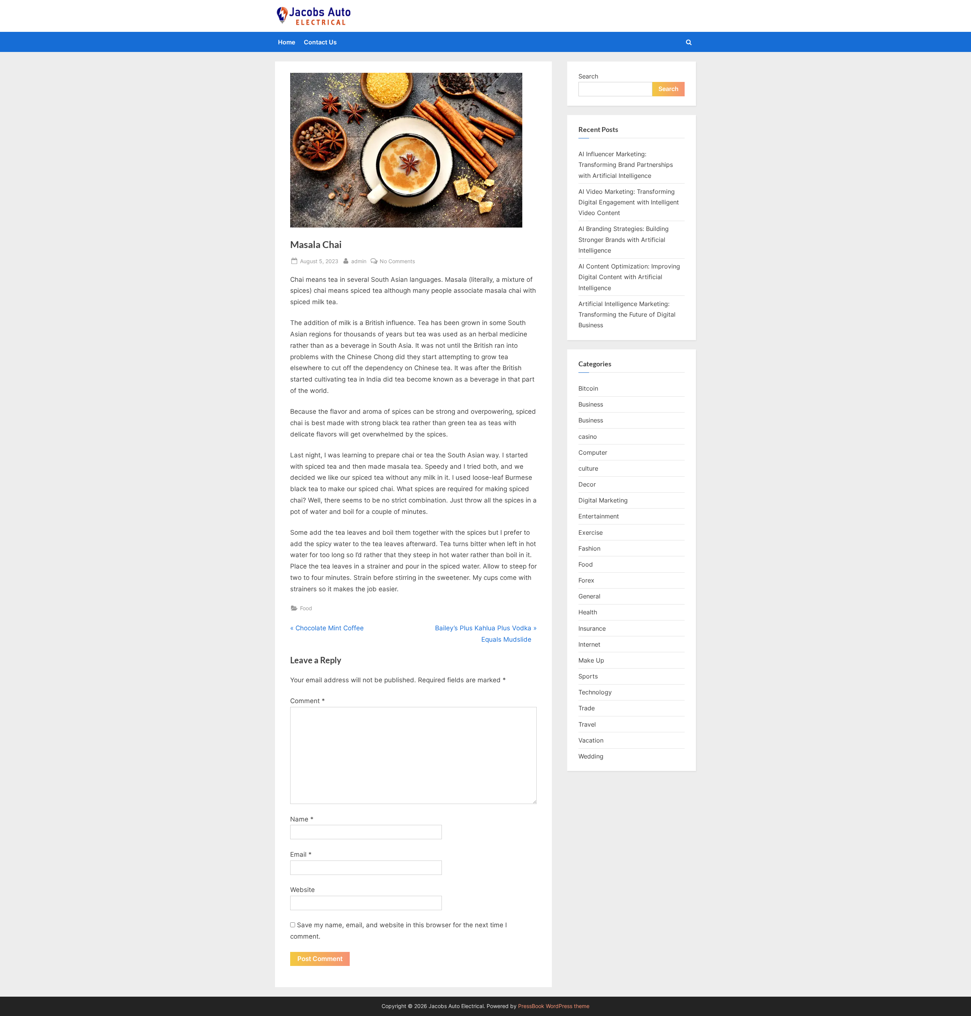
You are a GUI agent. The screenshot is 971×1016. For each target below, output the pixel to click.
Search (588, 76)
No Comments (397, 262)
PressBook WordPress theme (553, 1006)
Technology (595, 692)
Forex (586, 580)
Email (301, 854)
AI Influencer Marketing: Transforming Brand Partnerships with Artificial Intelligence (625, 164)
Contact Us (320, 42)
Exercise (590, 532)
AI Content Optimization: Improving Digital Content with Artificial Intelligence (629, 277)
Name (302, 819)
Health (587, 612)
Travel (587, 724)
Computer (592, 452)
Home (286, 42)
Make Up (591, 660)
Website (302, 890)
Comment (307, 701)
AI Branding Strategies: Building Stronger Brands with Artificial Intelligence (623, 239)
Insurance (592, 628)
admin (358, 261)
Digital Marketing (603, 500)
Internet (589, 644)
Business (590, 404)
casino (587, 436)
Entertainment (598, 516)
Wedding (590, 756)
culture (588, 468)
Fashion (589, 548)
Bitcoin (588, 388)
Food (306, 608)
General (589, 596)
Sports (588, 676)
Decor (587, 484)
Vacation (590, 740)
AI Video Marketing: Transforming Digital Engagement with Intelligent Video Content (628, 202)
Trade (586, 708)
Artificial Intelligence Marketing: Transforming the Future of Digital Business (627, 314)
